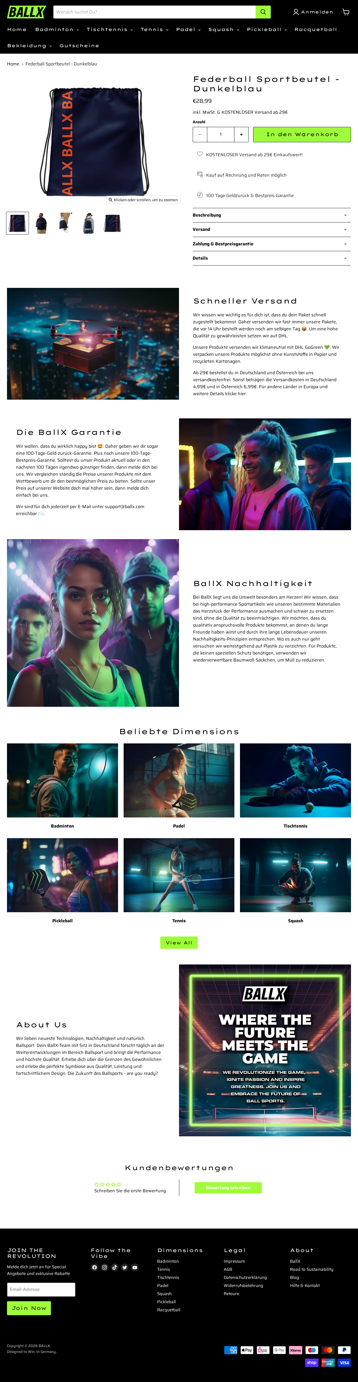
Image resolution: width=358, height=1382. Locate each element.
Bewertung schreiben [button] (228, 1187)
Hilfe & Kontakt (305, 1285)
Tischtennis (108, 29)
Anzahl (199, 122)
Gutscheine (79, 45)
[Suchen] (263, 12)
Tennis (152, 29)
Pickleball (265, 29)
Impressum (234, 1261)
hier (242, 393)
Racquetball (315, 29)
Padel (186, 29)
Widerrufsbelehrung (243, 1285)
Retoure (231, 1293)
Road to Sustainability (311, 1269)
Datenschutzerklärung (245, 1277)
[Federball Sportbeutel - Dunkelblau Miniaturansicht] (17, 223)
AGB (228, 1269)
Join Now (28, 1308)
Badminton (55, 29)
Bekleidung (28, 45)
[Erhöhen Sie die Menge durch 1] (241, 134)
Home (17, 29)
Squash (222, 29)
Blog (294, 1277)
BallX (295, 1261)
